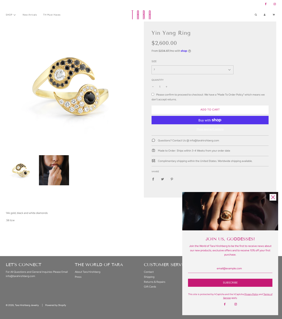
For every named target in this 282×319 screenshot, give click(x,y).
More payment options (210, 129)
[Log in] (264, 15)
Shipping (149, 277)
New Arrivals (30, 14)
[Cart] (274, 15)
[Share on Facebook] (153, 179)
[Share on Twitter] (162, 179)
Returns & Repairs (154, 282)
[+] (166, 87)
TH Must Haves (52, 14)
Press (78, 277)
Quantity (158, 79)
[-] (153, 87)
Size (154, 61)
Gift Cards (150, 286)
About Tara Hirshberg (87, 272)
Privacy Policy (251, 294)
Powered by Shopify (55, 305)
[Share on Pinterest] (171, 179)
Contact (149, 272)
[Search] (255, 15)
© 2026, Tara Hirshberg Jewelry (22, 305)
